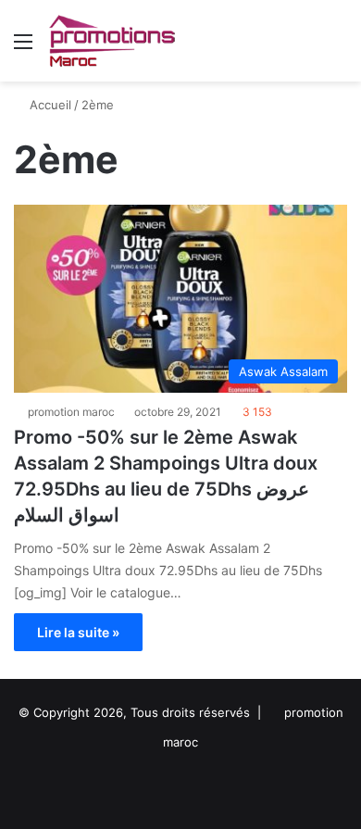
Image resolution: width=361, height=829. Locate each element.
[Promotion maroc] (111, 41)
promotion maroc (71, 412)
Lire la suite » (78, 632)
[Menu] (23, 48)
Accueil (48, 104)
